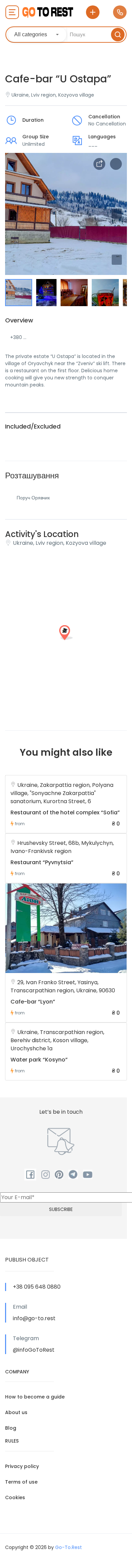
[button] (117, 260)
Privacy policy (22, 1466)
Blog (10, 1428)
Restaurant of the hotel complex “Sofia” (65, 812)
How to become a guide (35, 1396)
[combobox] (37, 34)
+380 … (18, 337)
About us (16, 1412)
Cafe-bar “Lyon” (32, 1002)
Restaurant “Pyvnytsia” (41, 862)
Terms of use (21, 1481)
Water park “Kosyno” (39, 1060)
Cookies (15, 1497)
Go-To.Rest (68, 1547)
